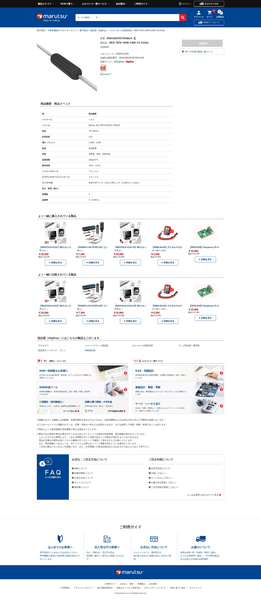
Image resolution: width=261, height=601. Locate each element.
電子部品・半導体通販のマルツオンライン (57, 30)
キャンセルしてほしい (161, 478)
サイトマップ (195, 588)
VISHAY (104, 47)
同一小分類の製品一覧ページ (199, 51)
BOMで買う (67, 3)
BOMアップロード (211, 22)
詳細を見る (56, 262)
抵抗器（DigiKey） (99, 30)
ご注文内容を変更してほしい (165, 487)
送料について (80, 468)
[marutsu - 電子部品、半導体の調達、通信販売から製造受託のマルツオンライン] (52, 17)
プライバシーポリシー (83, 588)
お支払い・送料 (127, 584)
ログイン (186, 3)
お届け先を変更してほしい (163, 482)
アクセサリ (43, 345)
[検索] (182, 17)
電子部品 (83, 30)
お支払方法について (83, 478)
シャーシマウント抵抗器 (96, 345)
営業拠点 (141, 584)
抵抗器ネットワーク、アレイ (52, 350)
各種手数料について (83, 473)
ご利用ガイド (141, 3)
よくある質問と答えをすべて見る (203, 495)
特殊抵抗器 (90, 350)
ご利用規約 (65, 588)
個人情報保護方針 (105, 588)
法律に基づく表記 (177, 588)
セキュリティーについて (155, 588)
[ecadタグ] (106, 74)
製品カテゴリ (45, 3)
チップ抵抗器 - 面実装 (189, 345)
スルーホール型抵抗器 (121, 30)
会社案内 (120, 3)
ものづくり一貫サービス (94, 3)
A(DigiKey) (119, 61)
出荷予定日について (160, 468)
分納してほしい (158, 473)
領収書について (81, 487)
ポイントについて (82, 482)
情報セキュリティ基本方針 (128, 588)
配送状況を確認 (212, 4)
